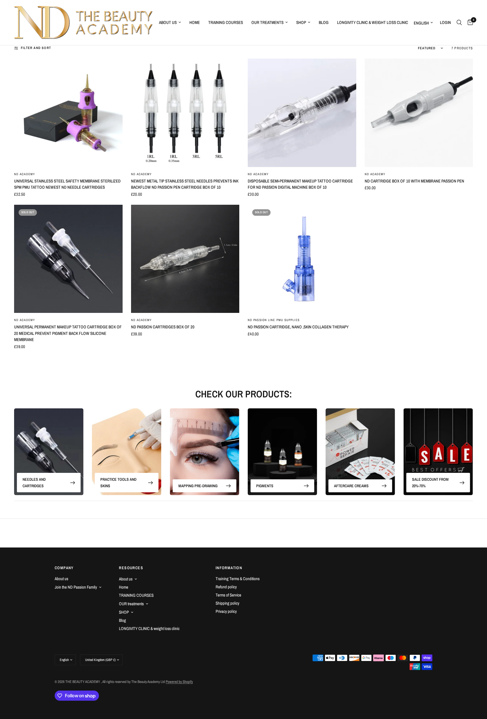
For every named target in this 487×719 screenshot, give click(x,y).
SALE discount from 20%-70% (430, 482)
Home (194, 22)
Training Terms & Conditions (238, 579)
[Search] (459, 22)
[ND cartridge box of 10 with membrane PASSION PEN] (419, 113)
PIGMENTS (264, 485)
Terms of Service (228, 595)
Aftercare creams (351, 485)
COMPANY (64, 568)
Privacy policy (226, 611)
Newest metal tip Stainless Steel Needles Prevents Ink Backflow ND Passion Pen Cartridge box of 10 (184, 184)
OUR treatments (267, 22)
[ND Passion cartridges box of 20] (185, 259)
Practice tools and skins (118, 482)
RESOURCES (131, 568)
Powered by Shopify (179, 681)
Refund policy (226, 587)
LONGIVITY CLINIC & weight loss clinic (372, 22)
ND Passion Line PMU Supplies (274, 320)
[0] (469, 22)
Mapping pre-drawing (198, 485)
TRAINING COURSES (225, 22)
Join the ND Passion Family (76, 587)
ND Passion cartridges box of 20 (162, 327)
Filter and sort (36, 48)
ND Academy (24, 174)
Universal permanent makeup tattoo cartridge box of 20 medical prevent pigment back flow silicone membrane (68, 333)
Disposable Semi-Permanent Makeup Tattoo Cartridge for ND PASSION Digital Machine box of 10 (300, 184)
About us (168, 22)
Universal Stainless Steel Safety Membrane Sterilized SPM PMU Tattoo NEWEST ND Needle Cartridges (67, 184)
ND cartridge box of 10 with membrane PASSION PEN (414, 181)
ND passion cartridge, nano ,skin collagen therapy (298, 327)
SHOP (301, 22)
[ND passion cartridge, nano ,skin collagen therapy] (302, 259)
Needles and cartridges (34, 482)
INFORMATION (229, 568)
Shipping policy (227, 603)
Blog (324, 22)
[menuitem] (170, 22)
